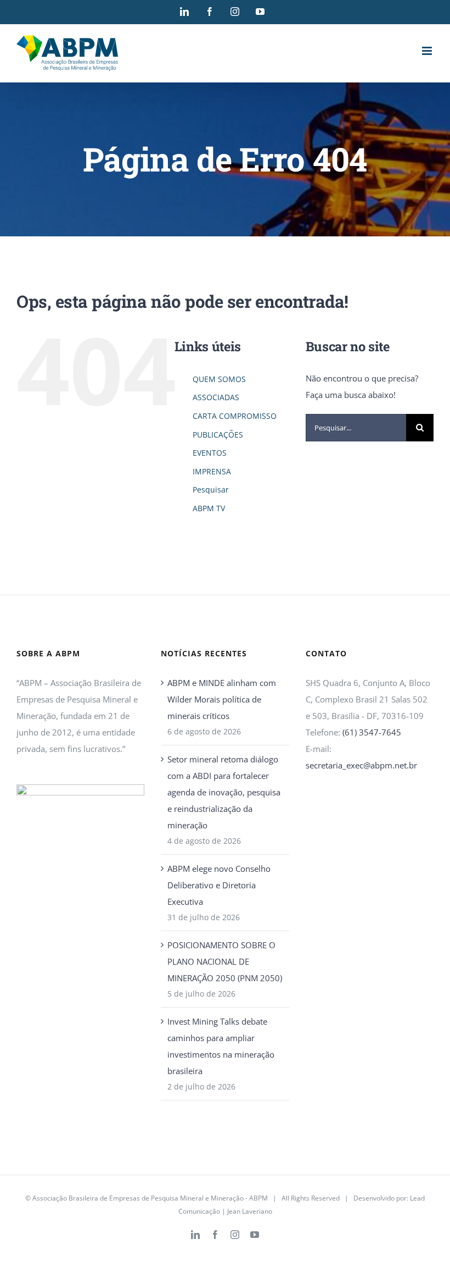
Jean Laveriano (249, 1211)
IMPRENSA (212, 471)
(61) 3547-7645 (371, 732)
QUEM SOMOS (219, 379)
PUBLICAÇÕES (218, 434)
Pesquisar (211, 489)
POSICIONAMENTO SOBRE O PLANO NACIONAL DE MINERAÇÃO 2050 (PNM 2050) (224, 961)
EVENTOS (210, 452)
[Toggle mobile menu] (428, 51)
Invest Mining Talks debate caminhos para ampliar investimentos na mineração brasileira (220, 1046)
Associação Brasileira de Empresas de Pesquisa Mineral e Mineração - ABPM (150, 1198)
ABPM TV (209, 508)
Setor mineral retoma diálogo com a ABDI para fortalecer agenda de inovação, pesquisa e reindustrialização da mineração (223, 792)
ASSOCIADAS (216, 397)
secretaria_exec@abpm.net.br (361, 765)
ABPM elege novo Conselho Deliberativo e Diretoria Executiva (219, 885)
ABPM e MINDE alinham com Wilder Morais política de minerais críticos (221, 699)
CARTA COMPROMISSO (235, 416)
